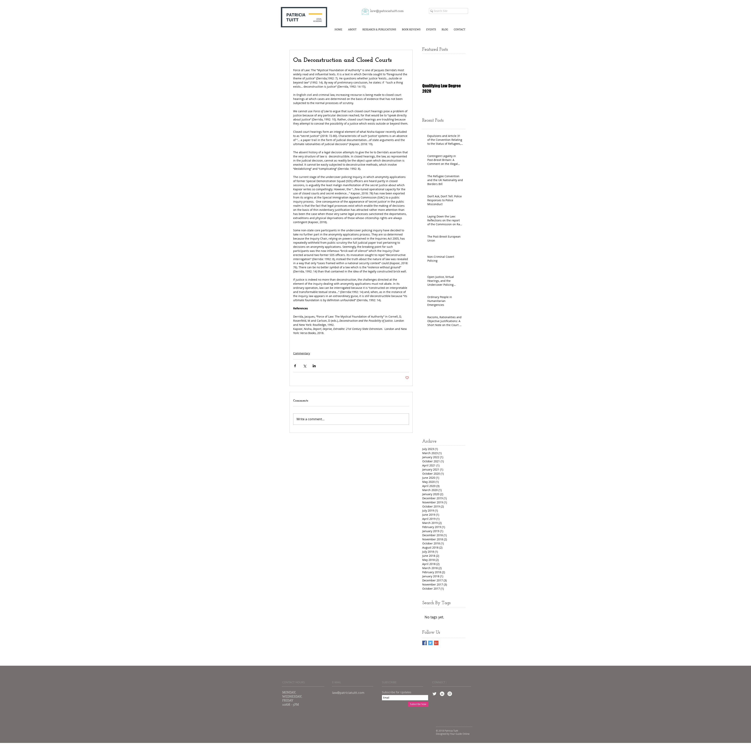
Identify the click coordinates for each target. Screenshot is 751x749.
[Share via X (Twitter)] (304, 366)
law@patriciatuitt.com (387, 11)
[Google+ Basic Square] (436, 643)
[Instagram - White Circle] (449, 694)
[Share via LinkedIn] (314, 366)
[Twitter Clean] (434, 694)
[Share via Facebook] (295, 366)
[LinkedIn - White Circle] (442, 694)
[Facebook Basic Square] (424, 643)
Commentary (301, 353)
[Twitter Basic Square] (430, 643)
